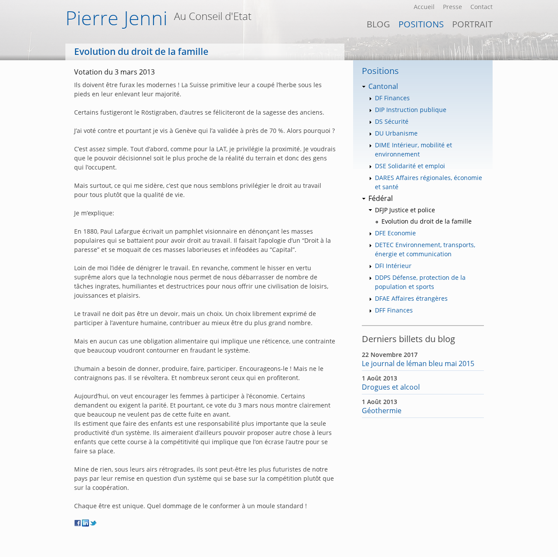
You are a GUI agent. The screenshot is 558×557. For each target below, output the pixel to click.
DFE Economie (395, 233)
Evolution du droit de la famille (426, 221)
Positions (421, 24)
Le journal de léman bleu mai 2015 (418, 363)
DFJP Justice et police (405, 210)
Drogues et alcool (391, 387)
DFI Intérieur (393, 266)
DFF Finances (394, 310)
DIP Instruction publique (410, 109)
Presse (452, 7)
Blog (378, 24)
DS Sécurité (391, 121)
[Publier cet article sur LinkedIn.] (86, 523)
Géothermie (381, 410)
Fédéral (380, 198)
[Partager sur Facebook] (78, 523)
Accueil (424, 7)
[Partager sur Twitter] (94, 523)
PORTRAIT (472, 24)
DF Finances (392, 98)
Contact (481, 7)
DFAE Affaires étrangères (411, 298)
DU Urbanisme (396, 133)
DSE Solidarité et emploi (410, 166)
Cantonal (383, 86)
